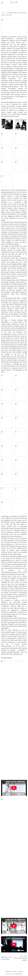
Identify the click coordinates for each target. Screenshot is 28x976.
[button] (2, 3)
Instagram (20, 971)
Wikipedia (7, 971)
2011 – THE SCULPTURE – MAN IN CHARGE (20, 958)
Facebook (14, 971)
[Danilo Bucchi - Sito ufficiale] (14, 2)
